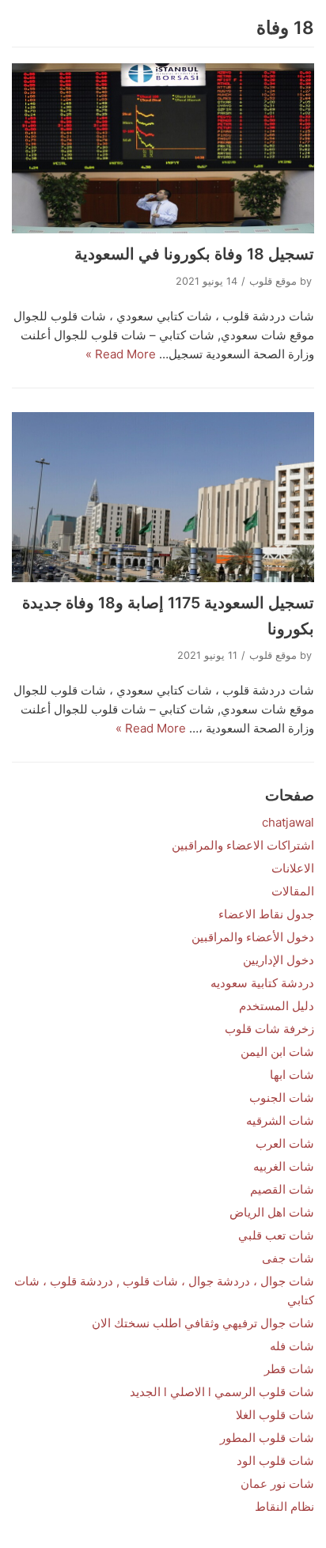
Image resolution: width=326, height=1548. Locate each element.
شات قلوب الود (275, 1460)
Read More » (120, 353)
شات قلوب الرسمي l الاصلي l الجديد (222, 1391)
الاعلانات (292, 868)
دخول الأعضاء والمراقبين (252, 936)
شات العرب (285, 1143)
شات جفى (288, 1258)
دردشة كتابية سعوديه (262, 982)
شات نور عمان (277, 1483)
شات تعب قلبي (276, 1235)
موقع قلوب (273, 281)
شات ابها (292, 1074)
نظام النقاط (284, 1506)
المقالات (292, 891)
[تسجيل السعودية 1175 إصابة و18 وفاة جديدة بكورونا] (163, 497)
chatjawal (288, 822)
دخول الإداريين (278, 959)
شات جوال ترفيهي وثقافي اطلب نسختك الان (203, 1322)
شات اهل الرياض (271, 1212)
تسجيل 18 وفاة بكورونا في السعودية (194, 253)
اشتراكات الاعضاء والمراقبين (243, 845)
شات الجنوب (281, 1097)
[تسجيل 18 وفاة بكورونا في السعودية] (163, 148)
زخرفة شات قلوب (269, 1028)
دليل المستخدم (276, 1005)
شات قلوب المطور (267, 1437)
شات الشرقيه (280, 1120)
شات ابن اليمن (277, 1051)
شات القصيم (282, 1189)
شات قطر (289, 1368)
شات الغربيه (283, 1166)
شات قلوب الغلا (275, 1414)
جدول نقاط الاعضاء (266, 914)
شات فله (292, 1345)
